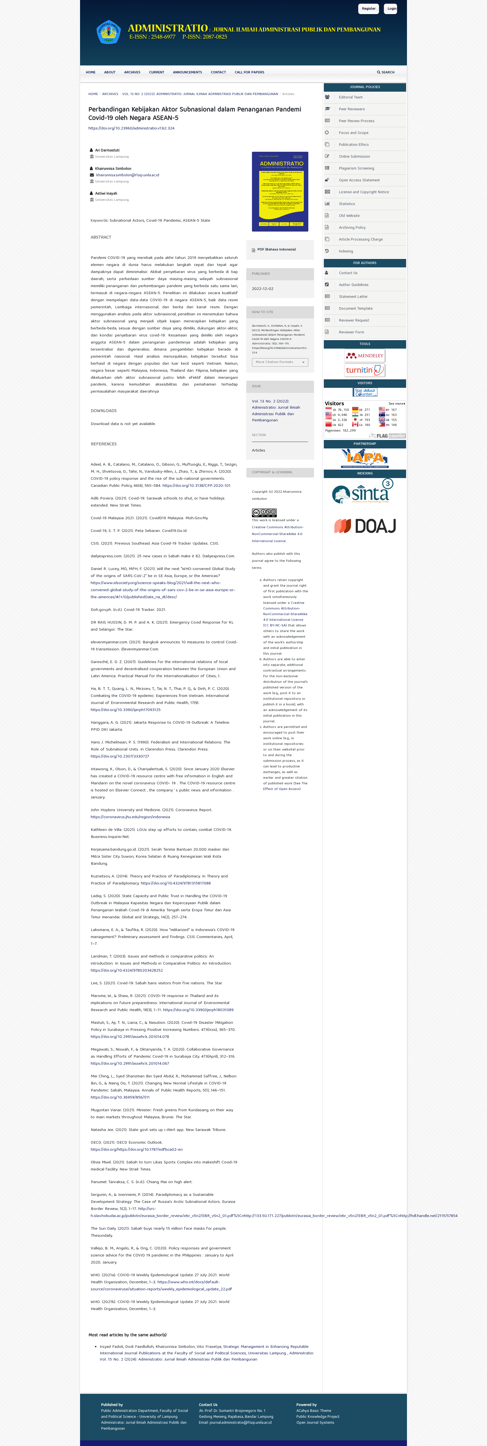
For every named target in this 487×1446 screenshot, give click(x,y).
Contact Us (348, 273)
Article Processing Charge (361, 239)
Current (156, 72)
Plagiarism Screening (356, 168)
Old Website (349, 216)
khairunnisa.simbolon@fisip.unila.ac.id (127, 175)
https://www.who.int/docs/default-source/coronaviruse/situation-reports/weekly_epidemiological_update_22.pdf (161, 1286)
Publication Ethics (354, 145)
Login (392, 9)
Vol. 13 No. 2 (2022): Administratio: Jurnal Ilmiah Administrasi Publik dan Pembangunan (200, 94)
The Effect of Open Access (285, 786)
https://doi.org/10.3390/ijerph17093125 (126, 710)
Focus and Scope (353, 133)
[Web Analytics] (365, 392)
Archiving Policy (352, 228)
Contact (218, 72)
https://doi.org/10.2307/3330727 (120, 756)
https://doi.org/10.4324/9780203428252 (127, 970)
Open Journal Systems (315, 1422)
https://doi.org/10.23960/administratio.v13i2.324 (131, 128)
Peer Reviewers (352, 109)
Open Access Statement (359, 180)
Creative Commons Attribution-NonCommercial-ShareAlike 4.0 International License (278, 534)
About (110, 72)
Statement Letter (353, 297)
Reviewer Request (354, 320)
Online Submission (354, 156)
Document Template (356, 308)
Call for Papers (249, 72)
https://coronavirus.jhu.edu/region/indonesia (130, 817)
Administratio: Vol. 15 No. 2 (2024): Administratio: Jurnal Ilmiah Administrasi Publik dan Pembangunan (207, 1357)
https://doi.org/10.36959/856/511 (120, 1097)
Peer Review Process (357, 121)
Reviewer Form (351, 332)
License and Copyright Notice (364, 192)
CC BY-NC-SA (275, 625)
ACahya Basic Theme (313, 1411)
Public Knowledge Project (318, 1417)
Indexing (346, 251)
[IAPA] (365, 458)
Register (369, 9)
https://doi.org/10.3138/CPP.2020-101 (197, 486)
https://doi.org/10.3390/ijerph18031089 (198, 1010)
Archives (132, 72)
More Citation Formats (274, 362)
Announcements (187, 72)
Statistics (347, 204)
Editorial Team (351, 97)
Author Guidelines (354, 285)
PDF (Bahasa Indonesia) (277, 249)
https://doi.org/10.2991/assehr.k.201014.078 (130, 1037)
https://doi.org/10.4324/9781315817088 (176, 883)
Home (91, 72)
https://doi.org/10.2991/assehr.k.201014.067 (130, 1064)
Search (387, 72)
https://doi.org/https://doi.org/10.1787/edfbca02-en (137, 1150)
